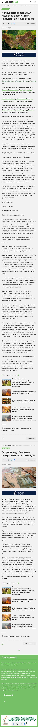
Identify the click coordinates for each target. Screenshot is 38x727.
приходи (27, 636)
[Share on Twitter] (9, 23)
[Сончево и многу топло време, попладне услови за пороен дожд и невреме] (6, 409)
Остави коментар (30, 643)
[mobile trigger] (3, 2)
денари (12, 636)
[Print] (14, 23)
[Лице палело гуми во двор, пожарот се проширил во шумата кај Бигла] (6, 392)
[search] (31, 2)
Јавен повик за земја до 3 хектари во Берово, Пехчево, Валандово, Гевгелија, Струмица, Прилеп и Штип (19, 81)
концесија (27, 428)
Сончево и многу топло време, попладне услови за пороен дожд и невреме (23, 409)
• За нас (5, 702)
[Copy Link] (11, 23)
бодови (8, 428)
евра (17, 636)
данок (8, 636)
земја (13, 428)
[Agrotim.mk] (11, 2)
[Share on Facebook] (6, 23)
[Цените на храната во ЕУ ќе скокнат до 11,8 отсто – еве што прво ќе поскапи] (6, 401)
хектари (11, 430)
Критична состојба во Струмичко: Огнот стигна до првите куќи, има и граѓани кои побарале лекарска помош (24, 418)
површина (5, 430)
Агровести (6, 8)
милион (21, 636)
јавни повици (19, 428)
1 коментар (31, 438)
